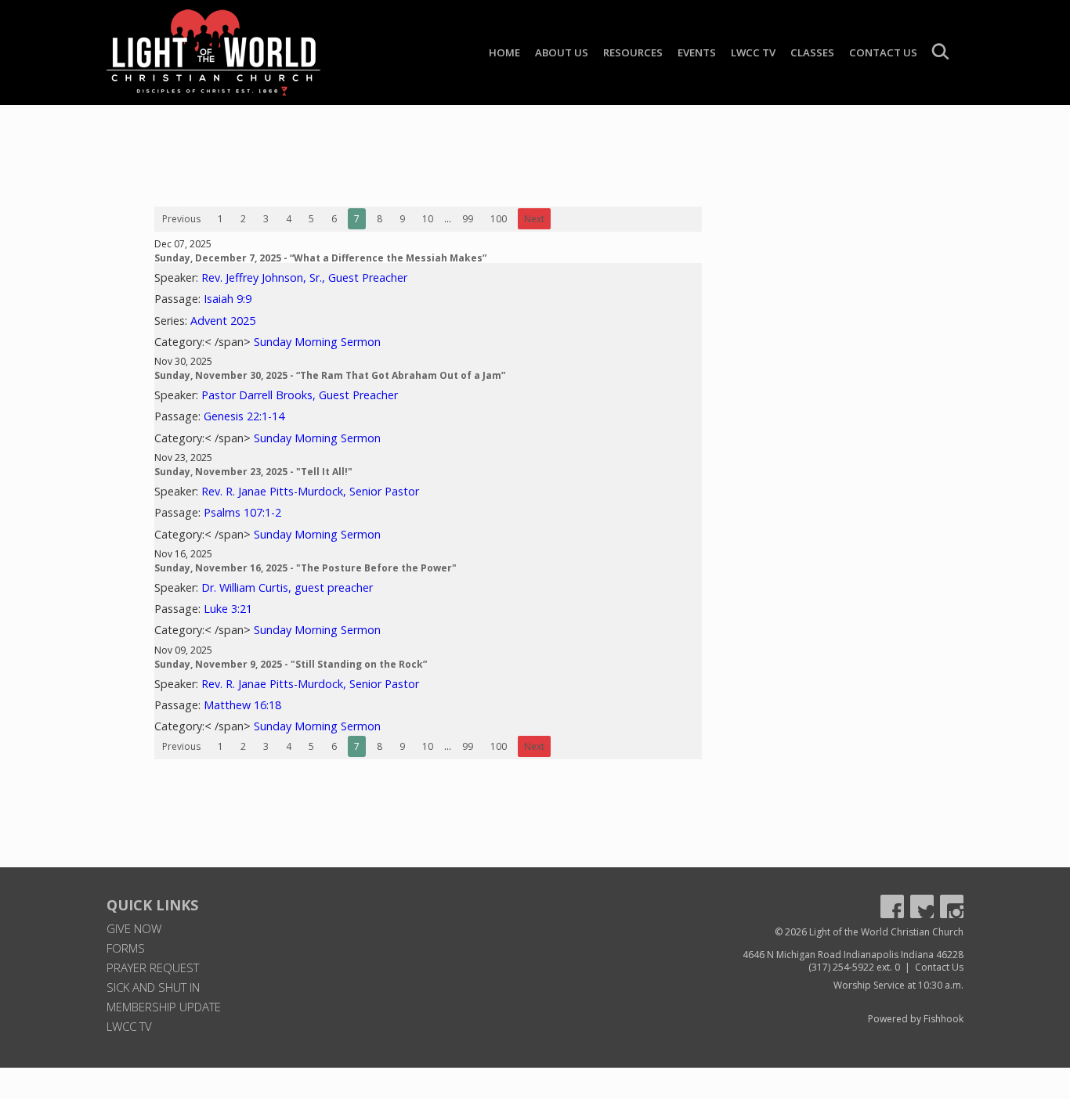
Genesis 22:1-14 (244, 416)
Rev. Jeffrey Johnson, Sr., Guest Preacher (304, 277)
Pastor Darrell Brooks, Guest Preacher (299, 394)
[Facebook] (892, 906)
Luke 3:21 (228, 608)
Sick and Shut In (153, 987)
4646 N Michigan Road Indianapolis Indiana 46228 (853, 954)
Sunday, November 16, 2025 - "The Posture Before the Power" (305, 568)
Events (697, 52)
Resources (633, 52)
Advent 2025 (222, 320)
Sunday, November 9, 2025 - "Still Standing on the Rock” (290, 664)
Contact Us (883, 52)
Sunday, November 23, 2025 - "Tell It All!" (253, 471)
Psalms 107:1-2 (242, 512)
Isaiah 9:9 (227, 298)
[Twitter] (922, 906)
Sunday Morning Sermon (317, 341)
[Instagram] (951, 906)
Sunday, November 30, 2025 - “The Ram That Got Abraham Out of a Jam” (329, 375)
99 (467, 218)
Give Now (134, 928)
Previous (181, 218)
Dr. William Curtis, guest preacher (287, 587)
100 (498, 218)
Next (534, 218)
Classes (812, 52)
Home (504, 52)
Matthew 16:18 (242, 704)
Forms (126, 948)
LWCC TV (753, 52)
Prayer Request (153, 967)
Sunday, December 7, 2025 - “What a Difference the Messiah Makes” (320, 258)
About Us (561, 52)
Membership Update (164, 1006)
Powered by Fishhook (915, 1018)
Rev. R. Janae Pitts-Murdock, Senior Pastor (310, 491)
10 (427, 218)
